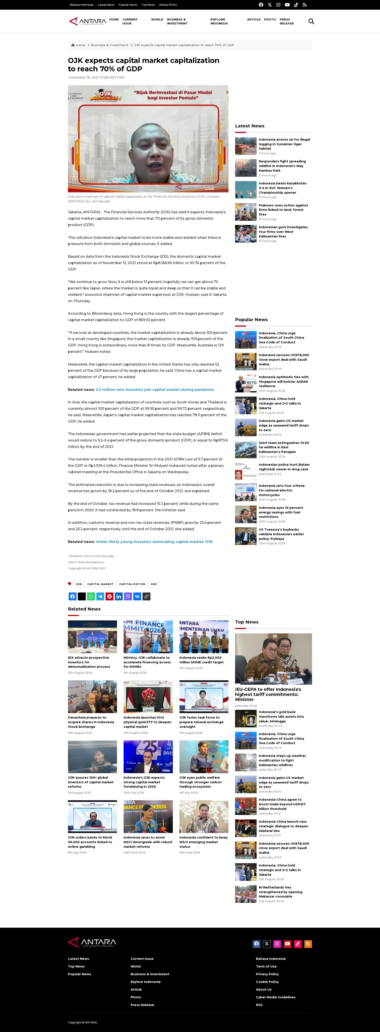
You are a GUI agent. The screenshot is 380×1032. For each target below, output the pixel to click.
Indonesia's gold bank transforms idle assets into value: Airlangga (281, 716)
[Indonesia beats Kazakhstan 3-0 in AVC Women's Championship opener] (246, 190)
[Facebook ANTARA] (261, 5)
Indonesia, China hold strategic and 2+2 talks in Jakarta (280, 403)
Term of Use (266, 966)
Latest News (106, 4)
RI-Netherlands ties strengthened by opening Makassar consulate (280, 892)
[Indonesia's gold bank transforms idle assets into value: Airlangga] (246, 718)
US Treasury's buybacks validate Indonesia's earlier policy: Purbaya (281, 534)
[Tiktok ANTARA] (296, 5)
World (157, 19)
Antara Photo (168, 4)
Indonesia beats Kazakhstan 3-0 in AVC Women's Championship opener (283, 188)
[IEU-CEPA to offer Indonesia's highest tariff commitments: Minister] (273, 659)
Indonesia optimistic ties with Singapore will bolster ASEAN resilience (284, 381)
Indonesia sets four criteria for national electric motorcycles (282, 490)
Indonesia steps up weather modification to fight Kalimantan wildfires (282, 760)
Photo (270, 19)
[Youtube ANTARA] (287, 5)
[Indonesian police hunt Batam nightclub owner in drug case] (246, 471)
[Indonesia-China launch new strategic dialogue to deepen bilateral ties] (246, 828)
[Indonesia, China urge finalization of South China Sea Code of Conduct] (246, 339)
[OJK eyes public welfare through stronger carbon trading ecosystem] (203, 756)
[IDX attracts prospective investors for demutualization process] (92, 637)
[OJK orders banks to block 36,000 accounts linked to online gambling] (92, 816)
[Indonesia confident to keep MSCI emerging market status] (203, 816)
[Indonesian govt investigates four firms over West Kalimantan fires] (246, 233)
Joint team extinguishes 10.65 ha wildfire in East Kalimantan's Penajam (284, 447)
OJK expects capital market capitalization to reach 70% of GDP (184, 45)
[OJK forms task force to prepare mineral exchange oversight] (203, 696)
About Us (264, 990)
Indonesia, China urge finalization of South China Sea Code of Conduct (281, 337)
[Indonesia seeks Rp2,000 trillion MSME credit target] (203, 637)
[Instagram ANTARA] (278, 5)
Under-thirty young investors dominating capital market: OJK (154, 542)
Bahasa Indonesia (81, 4)
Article (254, 19)
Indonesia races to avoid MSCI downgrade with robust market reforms (148, 842)
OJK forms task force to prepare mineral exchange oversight (201, 722)
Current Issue (130, 21)
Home (114, 19)
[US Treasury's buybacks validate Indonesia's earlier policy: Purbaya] (246, 536)
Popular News (128, 4)
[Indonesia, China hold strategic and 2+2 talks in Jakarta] (246, 405)
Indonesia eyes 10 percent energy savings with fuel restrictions (281, 512)
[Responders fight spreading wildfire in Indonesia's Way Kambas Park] (246, 168)
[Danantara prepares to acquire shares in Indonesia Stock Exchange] (92, 696)
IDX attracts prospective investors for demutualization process (89, 662)
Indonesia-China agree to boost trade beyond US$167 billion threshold (282, 804)
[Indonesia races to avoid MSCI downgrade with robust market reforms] (148, 816)
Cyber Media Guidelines (276, 997)
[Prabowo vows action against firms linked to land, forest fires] (246, 212)
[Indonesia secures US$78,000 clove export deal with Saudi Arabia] (246, 361)
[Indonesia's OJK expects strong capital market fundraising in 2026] (148, 756)
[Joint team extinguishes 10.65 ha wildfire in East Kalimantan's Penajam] (246, 449)
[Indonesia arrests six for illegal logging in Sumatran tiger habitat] (246, 146)
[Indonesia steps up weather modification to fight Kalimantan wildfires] (246, 762)
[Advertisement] (273, 87)
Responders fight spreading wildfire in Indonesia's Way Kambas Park (282, 166)
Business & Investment (177, 21)
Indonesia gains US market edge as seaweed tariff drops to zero (284, 425)
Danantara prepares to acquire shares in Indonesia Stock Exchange (91, 722)
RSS (259, 1005)
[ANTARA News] (88, 21)
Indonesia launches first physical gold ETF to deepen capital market (148, 722)
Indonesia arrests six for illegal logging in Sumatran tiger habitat (284, 144)
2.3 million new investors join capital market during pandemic (155, 390)
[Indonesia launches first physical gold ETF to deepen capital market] (148, 696)
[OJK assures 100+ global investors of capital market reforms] (92, 756)
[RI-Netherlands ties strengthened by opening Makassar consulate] (246, 894)
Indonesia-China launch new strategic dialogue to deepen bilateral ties (283, 826)
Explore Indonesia (219, 21)
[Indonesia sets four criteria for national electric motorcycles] (246, 492)
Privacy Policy (267, 974)
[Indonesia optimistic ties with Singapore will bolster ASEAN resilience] (246, 383)
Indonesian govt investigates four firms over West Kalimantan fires (283, 231)
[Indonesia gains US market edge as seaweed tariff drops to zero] (246, 427)
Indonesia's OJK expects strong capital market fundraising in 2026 (144, 782)
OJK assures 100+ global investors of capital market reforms (90, 782)
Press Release (287, 21)
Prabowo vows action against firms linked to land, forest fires (283, 210)
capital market (100, 584)
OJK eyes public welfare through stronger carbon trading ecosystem (200, 782)
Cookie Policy (267, 982)
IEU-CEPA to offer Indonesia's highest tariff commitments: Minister (268, 694)
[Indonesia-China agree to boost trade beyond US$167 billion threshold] (246, 806)
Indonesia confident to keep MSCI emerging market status (203, 842)
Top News (148, 4)
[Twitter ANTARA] (270, 5)
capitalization (132, 584)
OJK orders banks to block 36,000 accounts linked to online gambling (90, 842)
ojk (79, 584)
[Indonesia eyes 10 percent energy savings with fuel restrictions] (246, 514)
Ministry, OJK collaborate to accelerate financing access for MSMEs (147, 662)
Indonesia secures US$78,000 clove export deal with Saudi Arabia (284, 359)
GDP (154, 584)
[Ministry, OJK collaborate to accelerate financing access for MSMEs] (148, 637)
